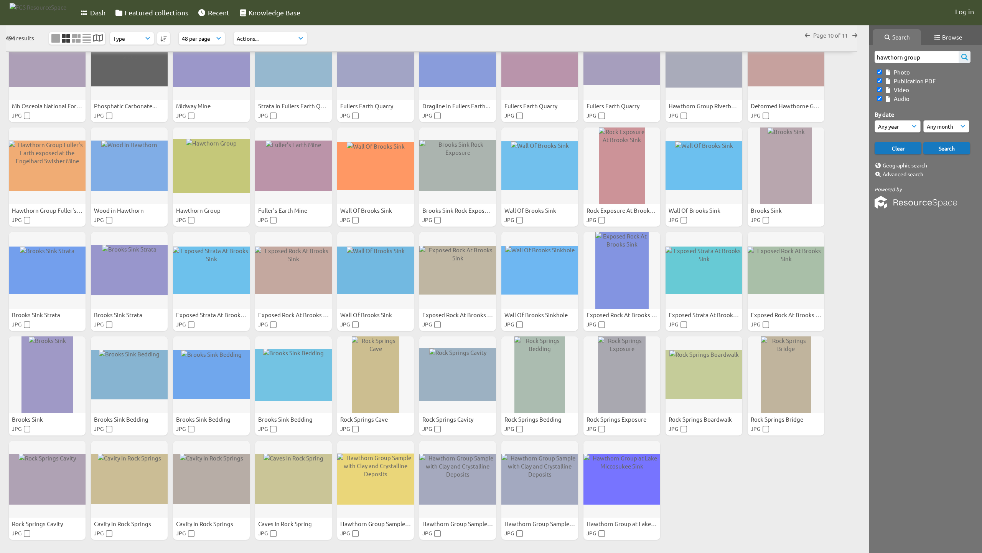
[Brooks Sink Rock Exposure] (457, 165)
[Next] (854, 35)
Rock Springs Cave (364, 419)
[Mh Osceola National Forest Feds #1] (47, 61)
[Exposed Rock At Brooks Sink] (293, 270)
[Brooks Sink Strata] (47, 270)
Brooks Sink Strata (36, 314)
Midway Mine (194, 105)
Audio (900, 98)
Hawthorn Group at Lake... (622, 523)
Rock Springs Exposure (617, 419)
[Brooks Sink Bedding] (129, 374)
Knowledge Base (273, 12)
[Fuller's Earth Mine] (293, 165)
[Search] (964, 57)
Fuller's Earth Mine (283, 210)
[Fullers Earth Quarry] (375, 61)
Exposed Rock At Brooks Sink (296, 314)
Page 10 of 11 (831, 35)
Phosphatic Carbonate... (126, 105)
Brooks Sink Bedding (122, 419)
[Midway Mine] (211, 61)
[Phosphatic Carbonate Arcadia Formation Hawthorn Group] (129, 61)
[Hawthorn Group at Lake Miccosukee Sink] (621, 479)
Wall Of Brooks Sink (366, 210)
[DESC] (163, 38)
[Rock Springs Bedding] (539, 374)
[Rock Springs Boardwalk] (704, 374)
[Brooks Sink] (786, 165)
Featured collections (155, 12)
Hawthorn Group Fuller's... (47, 210)
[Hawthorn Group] (211, 165)
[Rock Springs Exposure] (621, 374)
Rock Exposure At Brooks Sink (626, 210)
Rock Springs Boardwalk (701, 419)
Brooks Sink (767, 210)
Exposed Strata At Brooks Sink (216, 314)
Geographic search (905, 165)
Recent (217, 12)
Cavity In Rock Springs (123, 523)
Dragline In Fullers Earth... (456, 105)
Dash (97, 12)
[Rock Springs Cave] (375, 374)
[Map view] (98, 38)
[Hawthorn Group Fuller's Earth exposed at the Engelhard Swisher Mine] (47, 165)
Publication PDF (913, 80)
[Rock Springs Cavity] (457, 374)
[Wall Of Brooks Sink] (375, 165)
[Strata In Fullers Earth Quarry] (293, 61)
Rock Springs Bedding (533, 419)
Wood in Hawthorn (119, 210)
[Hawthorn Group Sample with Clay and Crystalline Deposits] (375, 479)
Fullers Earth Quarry (367, 105)
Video (900, 89)
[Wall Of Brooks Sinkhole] (539, 270)
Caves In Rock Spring (285, 523)
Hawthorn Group (199, 210)
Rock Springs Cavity (448, 419)
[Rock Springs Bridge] (786, 374)
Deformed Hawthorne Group (789, 105)
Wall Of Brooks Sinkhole (536, 314)
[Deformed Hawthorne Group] (786, 61)
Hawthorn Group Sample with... (382, 523)
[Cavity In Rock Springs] (129, 479)
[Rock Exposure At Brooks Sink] (621, 165)
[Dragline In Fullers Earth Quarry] (457, 61)
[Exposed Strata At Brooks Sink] (211, 270)
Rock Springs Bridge (777, 419)
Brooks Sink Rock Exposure (458, 210)
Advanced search (903, 174)
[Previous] (807, 35)
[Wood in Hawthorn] (129, 165)
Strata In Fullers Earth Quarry (297, 105)
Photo (900, 72)
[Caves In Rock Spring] (293, 479)
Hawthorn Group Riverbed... (706, 105)
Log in (964, 11)
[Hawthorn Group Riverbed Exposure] (704, 61)
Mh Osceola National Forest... (51, 105)
